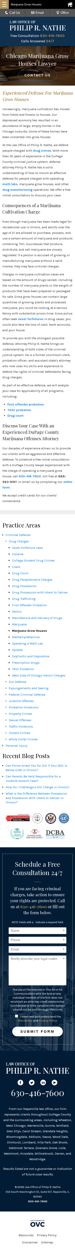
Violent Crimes (19, 733)
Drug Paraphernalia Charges (32, 580)
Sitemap (47, 1242)
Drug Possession (24, 586)
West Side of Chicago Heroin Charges (38, 675)
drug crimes (42, 150)
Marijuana (19, 624)
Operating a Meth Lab (27, 643)
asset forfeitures (31, 319)
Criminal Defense (18, 535)
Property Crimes (20, 714)
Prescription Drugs (26, 663)
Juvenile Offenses (21, 701)
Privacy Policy (48, 1020)
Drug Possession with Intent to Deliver (40, 592)
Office (65, 12)
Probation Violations (23, 707)
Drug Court (20, 573)
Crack (16, 567)
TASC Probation (23, 669)
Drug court (15, 415)
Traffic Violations (21, 726)
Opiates (17, 650)
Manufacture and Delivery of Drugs (37, 618)
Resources (26, 1235)
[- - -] (4, 4)
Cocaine (17, 554)
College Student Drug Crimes (33, 560)
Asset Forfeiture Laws (27, 548)
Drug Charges (19, 541)
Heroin (17, 611)
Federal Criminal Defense (27, 694)
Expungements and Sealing (29, 688)
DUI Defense (17, 682)
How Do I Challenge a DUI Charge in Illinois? (38, 787)
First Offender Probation (29, 605)
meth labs (10, 184)
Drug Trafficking (24, 599)
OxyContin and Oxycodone (30, 656)
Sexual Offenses (20, 720)
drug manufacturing (17, 190)
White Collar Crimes (23, 739)
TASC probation (19, 410)
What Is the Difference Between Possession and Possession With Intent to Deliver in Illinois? (36, 798)
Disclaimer (25, 1020)
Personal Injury (16, 746)
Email (40, 12)
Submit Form (37, 1031)
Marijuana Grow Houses (29, 631)
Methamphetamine (26, 637)
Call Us (14, 12)
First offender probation (25, 404)
